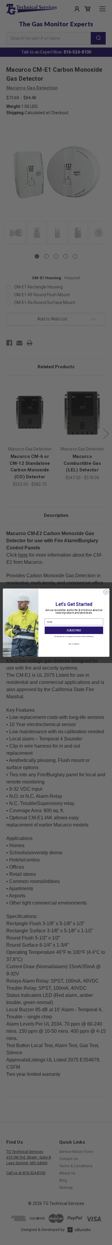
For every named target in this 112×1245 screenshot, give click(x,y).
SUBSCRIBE (74, 630)
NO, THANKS (73, 644)
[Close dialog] (105, 591)
